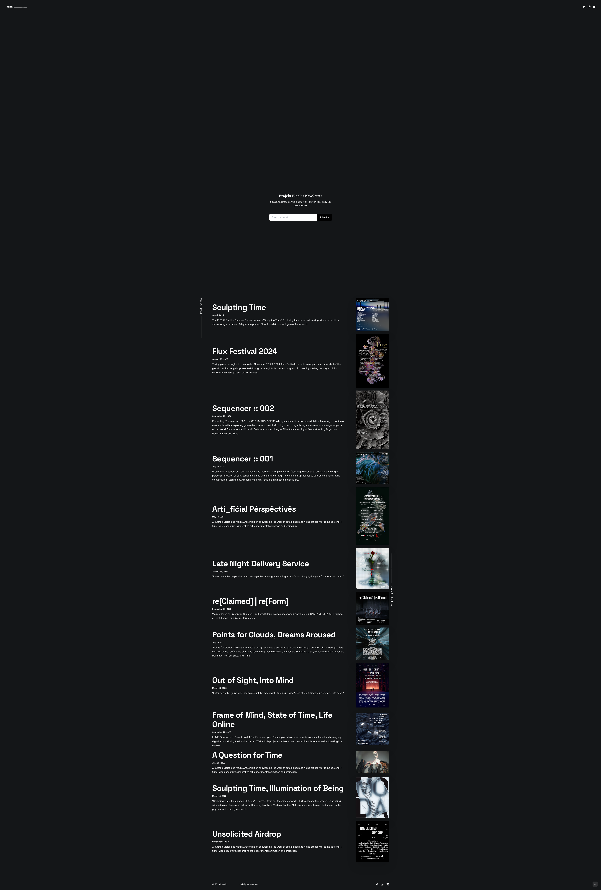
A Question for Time (247, 755)
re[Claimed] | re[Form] (250, 601)
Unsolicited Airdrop (246, 834)
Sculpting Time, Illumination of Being (278, 788)
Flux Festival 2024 (244, 351)
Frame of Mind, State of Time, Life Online (272, 719)
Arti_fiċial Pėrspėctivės (254, 509)
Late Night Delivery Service (260, 564)
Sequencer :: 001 (242, 459)
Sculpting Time (239, 307)
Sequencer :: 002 (243, 408)
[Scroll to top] (595, 883)
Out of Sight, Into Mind (253, 680)
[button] (584, 6)
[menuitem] (584, 6)
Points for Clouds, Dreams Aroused (274, 635)
